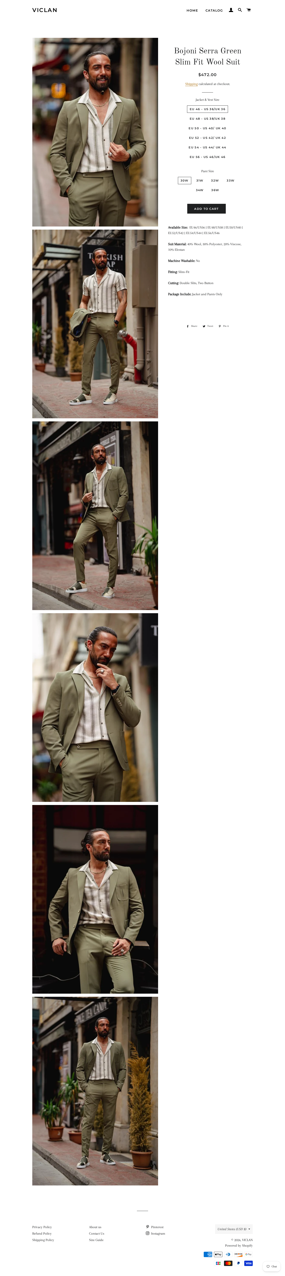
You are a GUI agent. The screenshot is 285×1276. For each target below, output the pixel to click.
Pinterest (156, 1227)
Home (192, 10)
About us (95, 1227)
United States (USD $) (232, 1229)
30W (185, 180)
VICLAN (44, 10)
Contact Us (96, 1234)
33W (230, 180)
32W (215, 180)
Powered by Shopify (239, 1246)
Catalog (214, 10)
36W (215, 190)
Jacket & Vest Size (207, 100)
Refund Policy (42, 1234)
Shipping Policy (43, 1240)
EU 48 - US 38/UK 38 (207, 118)
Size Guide (96, 1240)
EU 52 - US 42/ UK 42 (207, 138)
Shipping (191, 84)
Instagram (157, 1234)
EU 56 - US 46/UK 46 (208, 157)
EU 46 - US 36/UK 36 (207, 109)
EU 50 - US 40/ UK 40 (207, 128)
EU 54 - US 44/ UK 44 (207, 147)
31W (200, 180)
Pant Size (207, 171)
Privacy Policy (42, 1227)
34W (200, 190)
